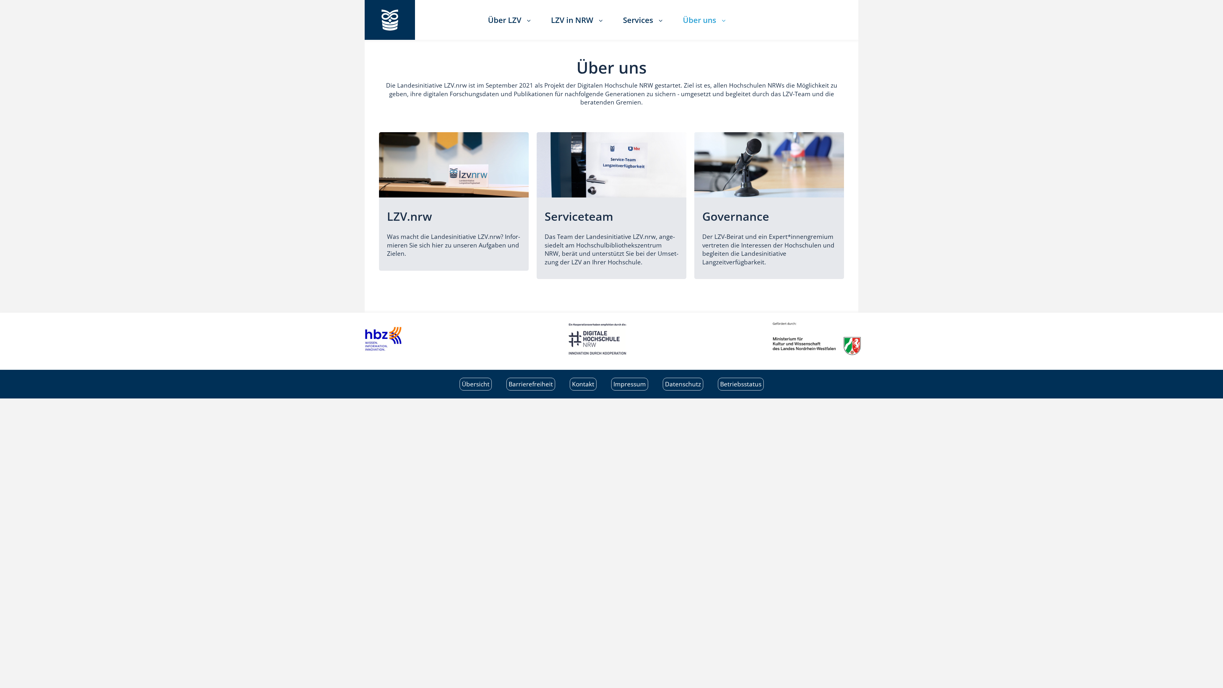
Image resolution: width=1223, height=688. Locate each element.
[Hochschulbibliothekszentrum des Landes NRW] (420, 339)
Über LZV (504, 20)
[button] (531, 20)
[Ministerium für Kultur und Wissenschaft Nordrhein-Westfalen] (803, 339)
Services (638, 20)
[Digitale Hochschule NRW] (611, 339)
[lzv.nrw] (390, 20)
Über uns (699, 20)
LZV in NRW (572, 20)
